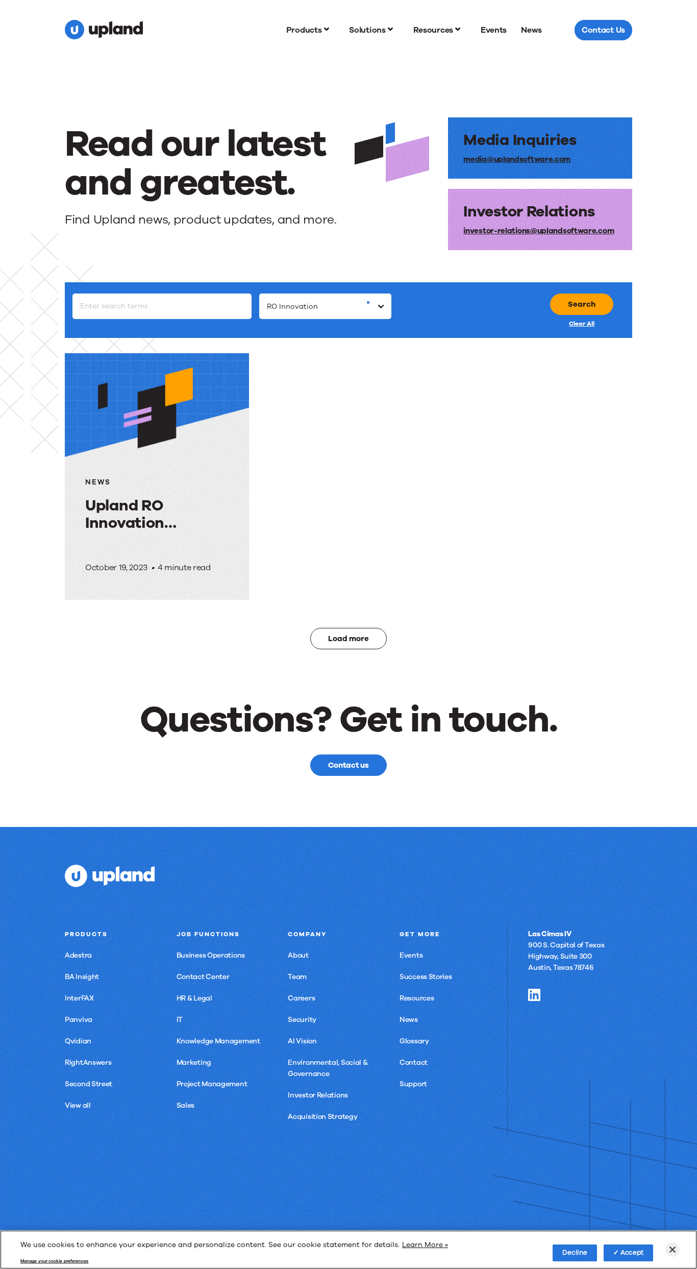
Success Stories (426, 977)
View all (78, 1105)
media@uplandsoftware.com (516, 159)
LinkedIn (534, 995)
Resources (417, 998)
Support (413, 1084)
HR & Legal (194, 998)
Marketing (194, 1062)
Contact (414, 1062)
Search (581, 304)
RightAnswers (88, 1062)
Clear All (581, 324)
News (409, 1019)
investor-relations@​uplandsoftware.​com (538, 231)
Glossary (414, 1041)
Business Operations (211, 955)
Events (411, 955)
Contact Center (203, 977)
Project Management (212, 1084)
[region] (348, 1249)
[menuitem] (310, 30)
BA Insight (82, 977)
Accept (631, 1252)
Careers (301, 998)
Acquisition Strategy (322, 1116)
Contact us (348, 765)
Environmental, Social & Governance (327, 1068)
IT (180, 1019)
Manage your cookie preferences (54, 1261)
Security (302, 1019)
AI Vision (302, 1041)
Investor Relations (318, 1095)
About (298, 955)
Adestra (78, 955)
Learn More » (425, 1244)
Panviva (78, 1019)
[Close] (672, 1249)
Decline (574, 1252)
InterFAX (79, 998)
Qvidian (78, 1041)
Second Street (88, 1084)
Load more (348, 638)
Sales (186, 1105)
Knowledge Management (218, 1041)
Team (297, 977)
